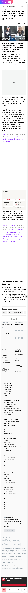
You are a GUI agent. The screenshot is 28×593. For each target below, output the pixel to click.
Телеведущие (5, 357)
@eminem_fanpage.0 (10, 225)
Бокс (5, 500)
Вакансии (17, 363)
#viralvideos (14, 237)
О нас (3, 346)
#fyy (7, 232)
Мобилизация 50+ (8, 423)
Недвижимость (8, 487)
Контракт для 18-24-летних (10, 427)
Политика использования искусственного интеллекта (5, 370)
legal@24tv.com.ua (19, 567)
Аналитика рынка (8, 489)
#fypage (8, 239)
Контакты (17, 360)
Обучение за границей (9, 482)
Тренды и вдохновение (10, 493)
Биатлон (6, 507)
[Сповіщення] (26, 2)
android (6, 540)
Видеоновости (7, 391)
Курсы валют (7, 442)
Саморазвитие (7, 480)
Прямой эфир (7, 389)
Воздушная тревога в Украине (11, 408)
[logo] (9, 2)
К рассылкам (9, 530)
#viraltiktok (13, 232)
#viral (17, 234)
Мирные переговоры (9, 406)
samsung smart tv (16, 544)
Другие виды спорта (9, 509)
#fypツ (19, 232)
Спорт (6, 499)
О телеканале (5, 355)
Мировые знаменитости (12, 6)
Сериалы (6, 466)
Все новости (7, 383)
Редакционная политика (5, 352)
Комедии (6, 464)
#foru (13, 234)
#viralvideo (6, 237)
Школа (6, 476)
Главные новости (8, 385)
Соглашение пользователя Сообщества (18, 350)
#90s (4, 232)
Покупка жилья (8, 491)
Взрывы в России (8, 412)
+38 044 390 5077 (19, 324)
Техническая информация (18, 358)
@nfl (4, 134)
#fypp (20, 237)
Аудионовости (7, 393)
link (15, 330)
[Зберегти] (24, 23)
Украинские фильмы (9, 459)
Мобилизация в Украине (11, 419)
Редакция (4, 349)
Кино (5, 455)
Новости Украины (8, 387)
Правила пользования (7, 362)
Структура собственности (18, 366)
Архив (16, 369)
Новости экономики (10, 438)
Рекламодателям (6, 360)
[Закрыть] (25, 579)
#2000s (20, 230)
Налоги (6, 448)
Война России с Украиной (11, 400)
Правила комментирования (19, 354)
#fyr (4, 239)
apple (16, 540)
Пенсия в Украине (8, 450)
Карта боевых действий (10, 404)
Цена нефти (7, 440)
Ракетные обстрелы (9, 402)
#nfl (22, 137)
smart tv (6, 544)
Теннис (6, 504)
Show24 (3, 6)
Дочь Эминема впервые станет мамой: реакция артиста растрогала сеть (22, 6)
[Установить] (14, 582)
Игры (16, 374)
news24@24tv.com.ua (7, 324)
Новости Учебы (8, 471)
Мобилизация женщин (9, 425)
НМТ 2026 (6, 478)
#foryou (8, 234)
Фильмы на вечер (8, 461)
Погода (6, 395)
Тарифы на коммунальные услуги (12, 446)
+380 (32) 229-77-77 (10, 565)
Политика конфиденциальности (7, 366)
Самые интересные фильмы (11, 457)
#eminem (9, 137)
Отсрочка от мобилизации (10, 429)
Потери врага (7, 414)
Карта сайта (18, 371)
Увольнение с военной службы (11, 421)
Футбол (6, 502)
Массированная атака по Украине (12, 410)
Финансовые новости (9, 444)
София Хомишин (9, 18)
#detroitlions (17, 137)
